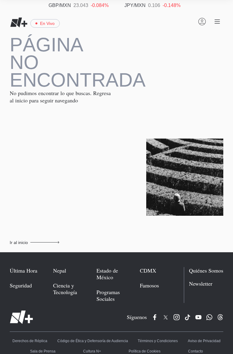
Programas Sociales (108, 295)
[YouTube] (198, 317)
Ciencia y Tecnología (65, 289)
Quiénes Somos (206, 270)
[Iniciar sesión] (202, 21)
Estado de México (107, 274)
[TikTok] (187, 317)
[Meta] (155, 317)
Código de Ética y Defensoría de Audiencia (92, 341)
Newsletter (200, 284)
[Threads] (220, 317)
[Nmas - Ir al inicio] (19, 22)
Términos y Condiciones (156, 341)
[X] (166, 317)
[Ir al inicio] (21, 317)
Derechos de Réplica (31, 341)
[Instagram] (177, 317)
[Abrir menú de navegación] (217, 21)
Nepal (59, 270)
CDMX (148, 270)
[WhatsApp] (209, 317)
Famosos (149, 285)
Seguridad (21, 285)
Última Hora (23, 270)
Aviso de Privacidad (202, 341)
